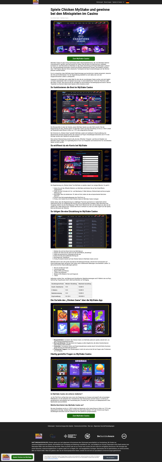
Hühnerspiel (99, 2)
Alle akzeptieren (110, 457)
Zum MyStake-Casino (81, 59)
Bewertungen (107, 2)
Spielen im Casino (117, 2)
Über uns (90, 426)
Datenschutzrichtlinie (80, 426)
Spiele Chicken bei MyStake (22, 457)
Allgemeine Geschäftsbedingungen (104, 426)
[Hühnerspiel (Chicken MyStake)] (36, 2)
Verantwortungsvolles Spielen (64, 426)
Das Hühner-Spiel (55, 18)
